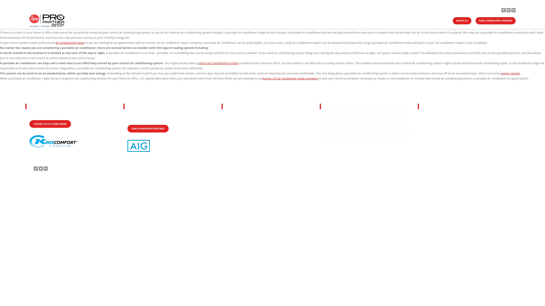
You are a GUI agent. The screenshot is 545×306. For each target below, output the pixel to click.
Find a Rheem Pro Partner (341, 132)
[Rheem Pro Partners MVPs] (46, 20)
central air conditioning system (218, 63)
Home (329, 114)
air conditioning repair (69, 43)
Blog (328, 139)
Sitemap (508, 168)
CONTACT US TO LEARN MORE (50, 124)
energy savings (510, 73)
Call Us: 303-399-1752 (441, 9)
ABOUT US (462, 20)
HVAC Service (334, 120)
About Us (331, 126)
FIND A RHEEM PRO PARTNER (495, 20)
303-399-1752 (439, 136)
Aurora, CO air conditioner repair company (290, 78)
